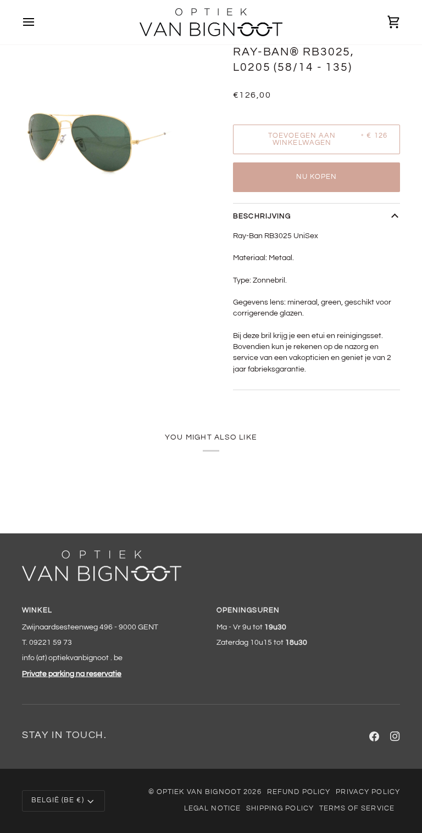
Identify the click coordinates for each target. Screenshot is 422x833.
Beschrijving (262, 216)
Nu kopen (316, 177)
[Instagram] (395, 736)
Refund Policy (299, 792)
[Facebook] (374, 736)
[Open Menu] (38, 22)
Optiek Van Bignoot (199, 792)
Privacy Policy (368, 792)
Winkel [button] (37, 610)
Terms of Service (357, 808)
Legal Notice (212, 808)
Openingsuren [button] (248, 610)
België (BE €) (57, 800)
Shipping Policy (280, 808)
